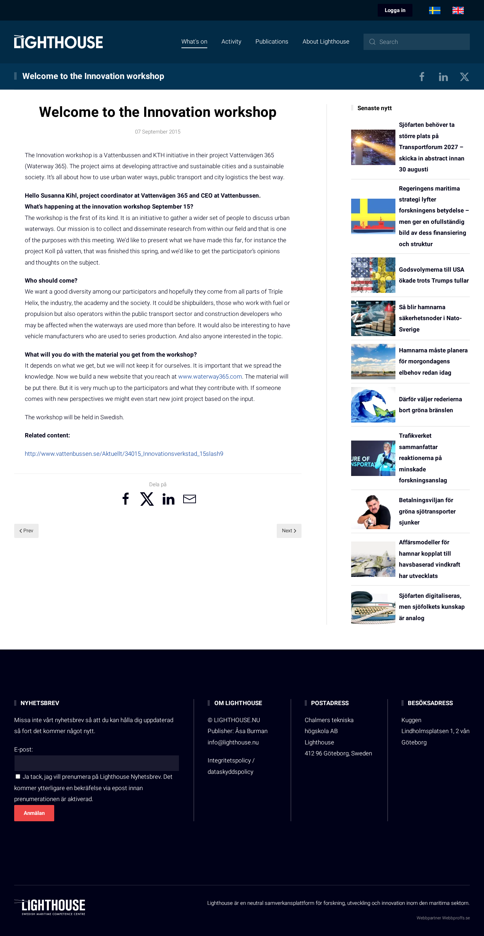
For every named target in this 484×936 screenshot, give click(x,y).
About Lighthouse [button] (326, 41)
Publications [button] (271, 41)
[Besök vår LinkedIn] (443, 76)
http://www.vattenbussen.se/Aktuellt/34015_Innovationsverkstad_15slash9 (124, 453)
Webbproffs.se (456, 918)
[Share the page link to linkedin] (168, 499)
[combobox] (417, 42)
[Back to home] (58, 42)
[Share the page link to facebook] (125, 499)
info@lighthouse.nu (233, 742)
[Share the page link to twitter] (147, 499)
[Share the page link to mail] (189, 499)
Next (287, 530)
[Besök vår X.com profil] (464, 76)
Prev (28, 530)
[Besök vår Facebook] (422, 76)
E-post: (23, 749)
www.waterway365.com (210, 376)
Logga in (395, 10)
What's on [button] (194, 41)
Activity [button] (231, 41)
